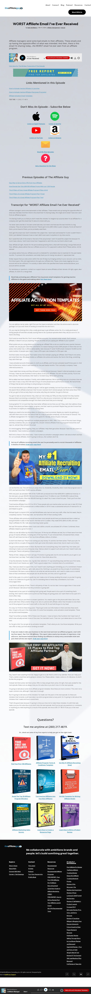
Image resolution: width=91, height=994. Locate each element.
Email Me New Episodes (45, 152)
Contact (88, 5)
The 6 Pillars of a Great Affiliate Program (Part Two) (26, 197)
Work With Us (77, 12)
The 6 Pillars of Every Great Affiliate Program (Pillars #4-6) (28, 190)
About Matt (12, 868)
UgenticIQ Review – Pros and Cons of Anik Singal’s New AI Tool (74, 949)
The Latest (31, 866)
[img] (78, 58)
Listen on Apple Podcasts (36, 124)
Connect (55, 5)
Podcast (69, 5)
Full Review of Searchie (74, 964)
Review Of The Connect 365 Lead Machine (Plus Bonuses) (74, 958)
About (48, 5)
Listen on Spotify (55, 124)
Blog (62, 5)
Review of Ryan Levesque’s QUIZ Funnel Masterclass (74, 895)
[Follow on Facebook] (67, 974)
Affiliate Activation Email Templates (20, 96)
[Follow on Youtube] (80, 974)
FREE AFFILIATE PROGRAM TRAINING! (57, 57)
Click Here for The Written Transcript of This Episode (27, 66)
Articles (30, 868)
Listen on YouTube (36, 138)
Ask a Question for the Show (45, 166)
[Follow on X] (74, 974)
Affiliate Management (53, 27)
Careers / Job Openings (16, 874)
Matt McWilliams (32, 27)
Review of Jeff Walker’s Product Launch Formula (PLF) (74, 904)
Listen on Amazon (54, 138)
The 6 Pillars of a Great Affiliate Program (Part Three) (27, 194)
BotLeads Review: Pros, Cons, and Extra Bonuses (74, 912)
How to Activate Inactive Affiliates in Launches (24, 88)
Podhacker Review (72, 935)
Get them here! (46, 279)
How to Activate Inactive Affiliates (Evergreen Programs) (27, 92)
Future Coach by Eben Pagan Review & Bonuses (74, 930)
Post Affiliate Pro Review (74, 867)
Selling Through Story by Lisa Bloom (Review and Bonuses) (74, 941)
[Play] (23, 57)
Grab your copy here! (33, 445)
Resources (79, 5)
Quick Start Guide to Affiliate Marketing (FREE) (54, 891)
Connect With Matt (15, 871)
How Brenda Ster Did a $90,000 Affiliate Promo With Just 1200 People (32, 186)
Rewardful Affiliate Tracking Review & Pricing (73, 878)
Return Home (13, 866)
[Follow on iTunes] (87, 974)
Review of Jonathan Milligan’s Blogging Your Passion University (74, 921)
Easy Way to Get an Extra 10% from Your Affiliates (25, 183)
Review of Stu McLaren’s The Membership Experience (74, 887)
